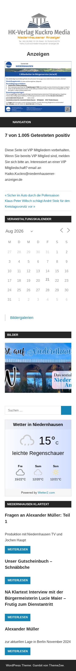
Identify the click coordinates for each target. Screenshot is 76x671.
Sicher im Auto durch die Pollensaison (33, 195)
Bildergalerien (21, 318)
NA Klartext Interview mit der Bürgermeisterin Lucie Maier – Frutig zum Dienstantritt (35, 598)
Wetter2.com (46, 492)
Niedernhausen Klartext (28, 504)
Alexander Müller (22, 629)
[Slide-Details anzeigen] (38, 86)
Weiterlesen (18, 549)
